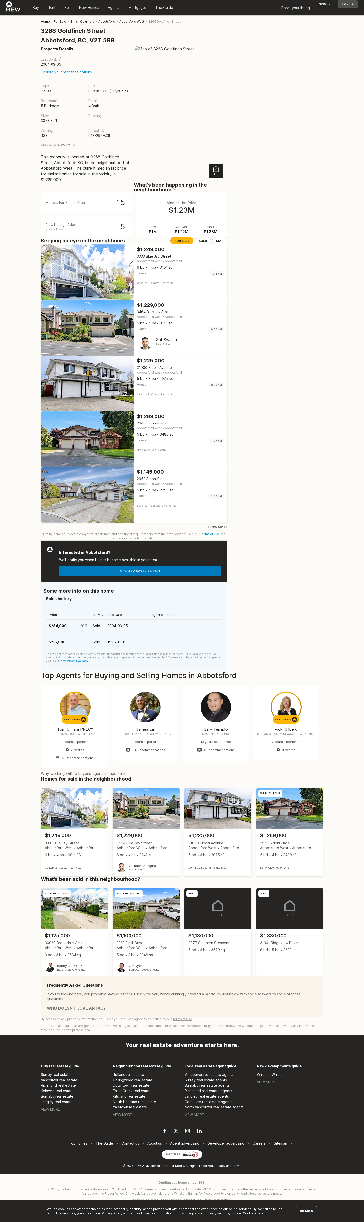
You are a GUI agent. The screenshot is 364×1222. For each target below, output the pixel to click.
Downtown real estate (131, 1085)
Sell (67, 7)
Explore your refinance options (66, 72)
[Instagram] (187, 1131)
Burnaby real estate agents (207, 1085)
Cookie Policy (253, 1213)
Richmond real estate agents (208, 1091)
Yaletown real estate (130, 1107)
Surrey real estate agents (206, 1080)
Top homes (78, 1143)
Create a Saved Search (140, 571)
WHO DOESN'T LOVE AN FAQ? (76, 1008)
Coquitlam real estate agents (208, 1102)
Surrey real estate (56, 1074)
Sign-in (325, 4)
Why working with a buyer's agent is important (83, 773)
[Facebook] (164, 1131)
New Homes (89, 7)
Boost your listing (295, 8)
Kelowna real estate (57, 1091)
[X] (176, 1131)
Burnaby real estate (57, 1096)
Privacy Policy (112, 1213)
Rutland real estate (128, 1074)
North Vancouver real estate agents (214, 1107)
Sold (203, 241)
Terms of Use (210, 534)
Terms (236, 1166)
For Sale (181, 241)
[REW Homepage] (13, 7)
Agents (114, 7)
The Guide (164, 7)
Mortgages (138, 7)
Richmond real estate (58, 1085)
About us (154, 1143)
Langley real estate (57, 1102)
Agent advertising (184, 1143)
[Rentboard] (190, 1154)
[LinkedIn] (199, 1131)
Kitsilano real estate (129, 1096)
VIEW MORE (50, 1109)
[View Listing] (74, 832)
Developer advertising (226, 1143)
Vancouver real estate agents (209, 1074)
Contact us (130, 1143)
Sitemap (280, 1143)
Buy (36, 7)
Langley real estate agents (207, 1096)
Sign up (347, 4)
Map (219, 241)
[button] (59, 59)
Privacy (219, 1166)
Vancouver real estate (59, 1080)
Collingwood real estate (132, 1080)
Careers (259, 1143)
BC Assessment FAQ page (72, 660)
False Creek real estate (132, 1091)
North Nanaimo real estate (134, 1102)
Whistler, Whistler (271, 1074)
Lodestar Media (172, 1166)
